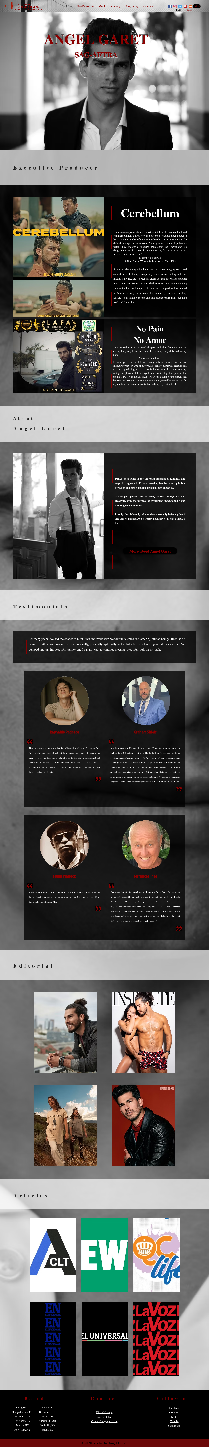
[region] (65, 1032)
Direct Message (104, 1412)
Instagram (174, 1412)
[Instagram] (175, 6)
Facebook (174, 1408)
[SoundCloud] (190, 6)
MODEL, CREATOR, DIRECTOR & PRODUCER (29, 8)
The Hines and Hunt (120, 901)
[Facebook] (170, 6)
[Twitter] (180, 6)
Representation (104, 1417)
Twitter (174, 1417)
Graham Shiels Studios (169, 781)
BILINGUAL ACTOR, (29, 4)
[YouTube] (185, 6)
